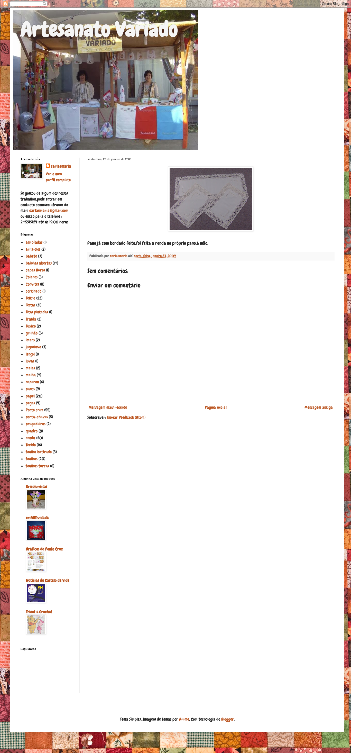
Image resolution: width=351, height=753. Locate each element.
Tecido (31, 445)
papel (30, 396)
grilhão (32, 333)
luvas (30, 361)
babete (31, 256)
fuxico (31, 326)
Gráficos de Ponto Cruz (44, 549)
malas (30, 368)
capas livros (35, 270)
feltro (30, 298)
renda (30, 438)
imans (30, 340)
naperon (32, 382)
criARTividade (37, 517)
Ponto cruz (34, 410)
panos (30, 389)
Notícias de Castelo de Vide (47, 580)
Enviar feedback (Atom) (126, 417)
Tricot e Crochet (39, 611)
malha (31, 375)
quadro (32, 431)
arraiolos (33, 249)
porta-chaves (37, 417)
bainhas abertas (39, 263)
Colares (32, 277)
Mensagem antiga (318, 407)
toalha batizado (39, 452)
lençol (30, 354)
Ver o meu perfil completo (58, 176)
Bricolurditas (36, 486)
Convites (32, 284)
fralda (31, 319)
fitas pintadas (37, 312)
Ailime (184, 719)
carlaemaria (61, 166)
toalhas (32, 458)
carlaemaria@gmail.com (49, 210)
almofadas (34, 242)
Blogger (227, 719)
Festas (30, 305)
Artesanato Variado (99, 29)
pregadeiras (35, 424)
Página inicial (216, 407)
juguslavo (33, 347)
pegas (30, 403)
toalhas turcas (37, 466)
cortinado (33, 291)
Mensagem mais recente (108, 407)
